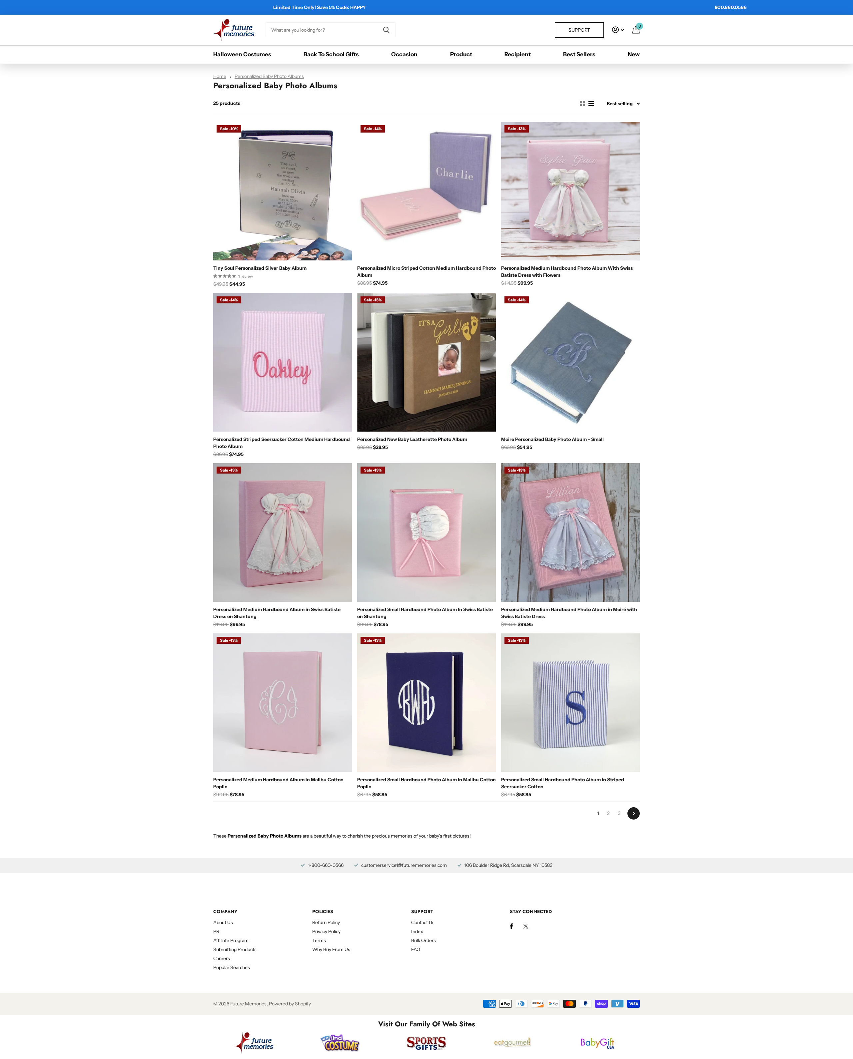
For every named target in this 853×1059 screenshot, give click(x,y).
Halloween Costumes (242, 54)
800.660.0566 (731, 7)
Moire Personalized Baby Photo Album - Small (552, 439)
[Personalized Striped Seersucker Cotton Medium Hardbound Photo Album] (282, 362)
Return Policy (326, 922)
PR (216, 931)
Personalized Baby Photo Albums (269, 76)
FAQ (415, 949)
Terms (319, 940)
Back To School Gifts (331, 54)
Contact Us (422, 922)
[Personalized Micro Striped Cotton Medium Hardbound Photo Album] (426, 191)
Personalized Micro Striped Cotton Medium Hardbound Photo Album (426, 271)
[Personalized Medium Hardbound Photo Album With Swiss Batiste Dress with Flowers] (570, 191)
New (634, 54)
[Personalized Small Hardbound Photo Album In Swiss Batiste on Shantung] (426, 532)
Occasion (404, 54)
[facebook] (511, 926)
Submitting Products (235, 949)
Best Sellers (579, 54)
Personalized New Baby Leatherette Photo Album (412, 439)
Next (633, 813)
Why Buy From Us (331, 949)
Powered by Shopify (290, 1004)
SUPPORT (422, 911)
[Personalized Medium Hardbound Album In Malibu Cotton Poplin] (282, 702)
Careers (221, 958)
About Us (223, 922)
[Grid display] (582, 103)
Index (417, 931)
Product (461, 54)
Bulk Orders (423, 940)
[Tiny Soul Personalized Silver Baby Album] (282, 191)
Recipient (517, 54)
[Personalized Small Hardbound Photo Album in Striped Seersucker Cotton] (570, 702)
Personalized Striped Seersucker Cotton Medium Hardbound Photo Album (281, 442)
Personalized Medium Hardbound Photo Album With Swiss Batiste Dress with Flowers (567, 271)
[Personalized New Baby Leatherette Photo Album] (426, 362)
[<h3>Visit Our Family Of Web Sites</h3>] (253, 1043)
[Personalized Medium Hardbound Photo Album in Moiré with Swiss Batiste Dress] (570, 532)
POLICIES (322, 911)
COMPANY (225, 911)
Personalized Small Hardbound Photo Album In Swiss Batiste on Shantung (425, 612)
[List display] (591, 103)
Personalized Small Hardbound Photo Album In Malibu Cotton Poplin (426, 783)
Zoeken (386, 29)
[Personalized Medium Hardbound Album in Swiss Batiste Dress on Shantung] (282, 532)
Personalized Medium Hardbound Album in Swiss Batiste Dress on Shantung (277, 612)
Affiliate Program (231, 940)
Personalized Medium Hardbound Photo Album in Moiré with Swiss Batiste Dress (569, 612)
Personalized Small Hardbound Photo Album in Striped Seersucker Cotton (562, 783)
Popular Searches (231, 967)
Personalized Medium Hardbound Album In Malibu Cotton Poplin (278, 783)
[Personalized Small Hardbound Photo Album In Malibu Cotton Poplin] (426, 702)
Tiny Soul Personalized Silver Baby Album (260, 268)
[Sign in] (618, 29)
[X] (525, 926)
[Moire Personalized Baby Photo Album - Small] (570, 362)
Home (219, 76)
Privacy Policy (326, 931)
